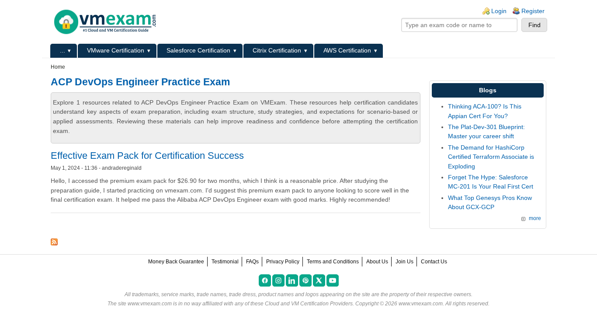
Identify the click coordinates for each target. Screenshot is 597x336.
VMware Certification (115, 50)
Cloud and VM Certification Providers (309, 304)
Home (58, 67)
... (62, 50)
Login (499, 10)
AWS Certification (347, 50)
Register (533, 10)
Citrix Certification (277, 50)
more (535, 218)
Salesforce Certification (198, 50)
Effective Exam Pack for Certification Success (147, 155)
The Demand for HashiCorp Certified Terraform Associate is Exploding (491, 157)
